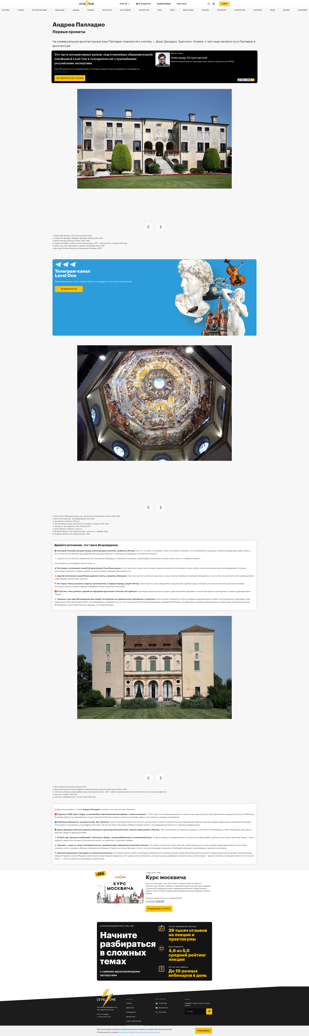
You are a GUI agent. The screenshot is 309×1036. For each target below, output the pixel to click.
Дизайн (286, 10)
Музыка (91, 10)
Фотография (125, 10)
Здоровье (258, 10)
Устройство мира (39, 10)
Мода (272, 10)
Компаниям (164, 4)
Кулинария (302, 10)
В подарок (145, 4)
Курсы (123, 4)
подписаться (69, 289)
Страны (21, 10)
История (5, 10)
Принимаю (203, 1031)
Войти (224, 4)
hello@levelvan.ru (105, 1010)
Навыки (76, 10)
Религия (205, 10)
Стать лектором (133, 1021)
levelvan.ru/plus (61, 72)
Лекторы (181, 4)
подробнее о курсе (159, 909)
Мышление (59, 10)
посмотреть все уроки (69, 78)
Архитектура (144, 10)
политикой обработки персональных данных (139, 1032)
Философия (188, 10)
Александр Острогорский (189, 57)
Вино (172, 10)
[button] (150, 221)
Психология (240, 10)
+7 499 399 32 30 (104, 1017)
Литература (221, 10)
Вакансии (130, 1017)
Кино (160, 10)
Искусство (107, 10)
